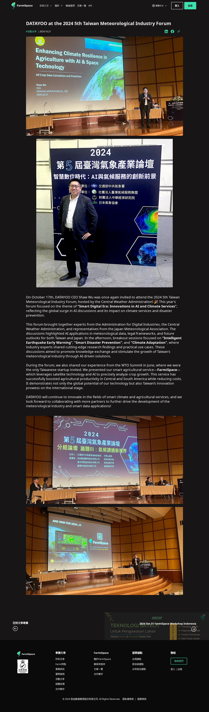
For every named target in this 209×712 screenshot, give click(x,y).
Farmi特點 (60, 664)
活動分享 (60, 679)
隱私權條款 (128, 699)
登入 (177, 5)
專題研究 (60, 669)
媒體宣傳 (60, 684)
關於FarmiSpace (102, 659)
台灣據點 (136, 659)
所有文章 (60, 659)
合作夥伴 (60, 689)
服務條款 (141, 699)
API (90, 5)
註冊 (190, 5)
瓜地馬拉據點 (139, 669)
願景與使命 (99, 664)
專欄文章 (44, 5)
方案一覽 (81, 5)
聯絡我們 (70, 5)
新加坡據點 (138, 664)
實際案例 (60, 674)
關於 (57, 5)
